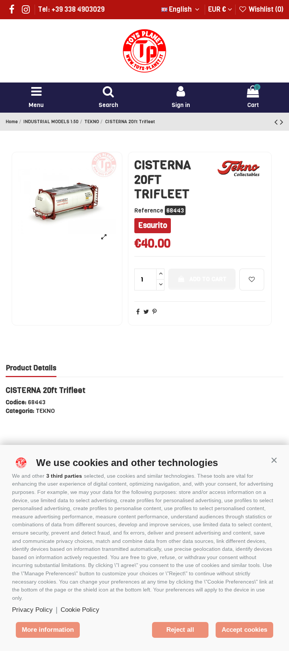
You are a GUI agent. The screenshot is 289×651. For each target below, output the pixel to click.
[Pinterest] (154, 312)
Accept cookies (244, 629)
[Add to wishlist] (251, 279)
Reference (148, 210)
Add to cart (208, 279)
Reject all (180, 629)
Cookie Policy (80, 609)
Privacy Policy (32, 609)
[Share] (138, 312)
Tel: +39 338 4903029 (71, 9)
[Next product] (281, 122)
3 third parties (64, 476)
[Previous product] (277, 122)
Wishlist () (265, 9)
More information (48, 629)
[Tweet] (146, 312)
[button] (274, 460)
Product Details (31, 368)
